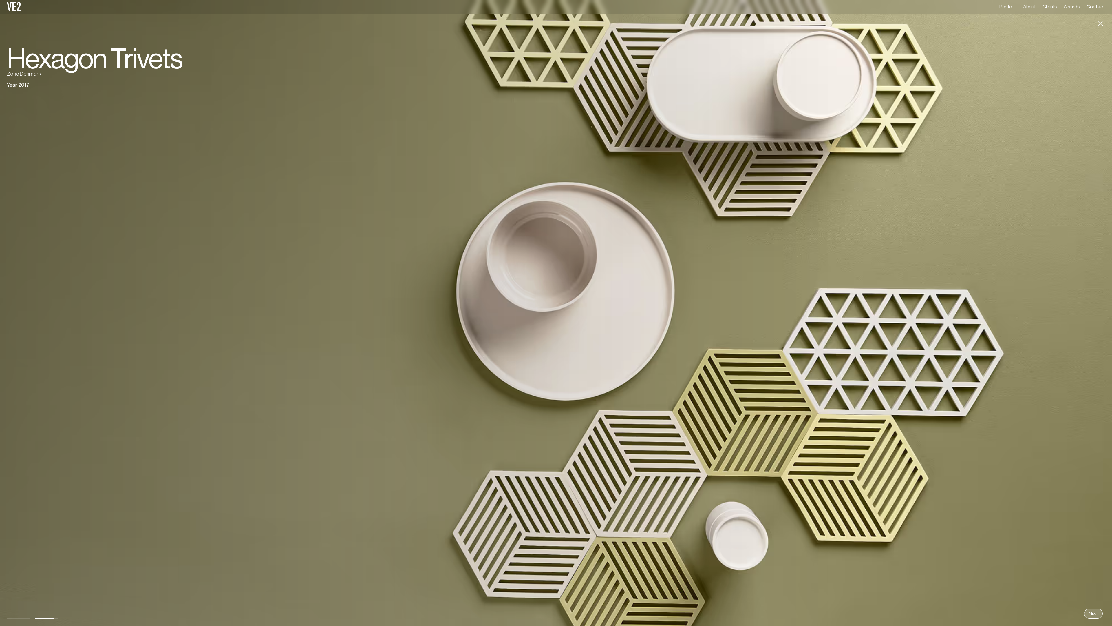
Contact (1096, 6)
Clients (1049, 6)
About (1029, 6)
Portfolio (1007, 6)
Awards (1072, 6)
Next (1093, 613)
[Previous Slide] (278, 313)
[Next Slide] (834, 313)
